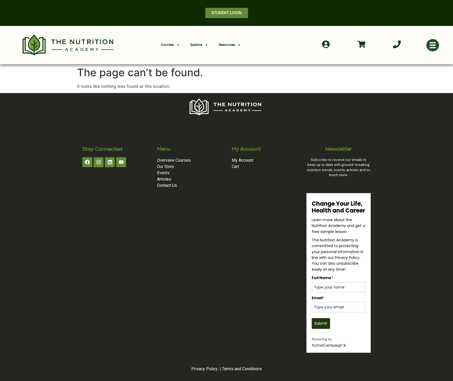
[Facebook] (87, 162)
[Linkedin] (110, 162)
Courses (167, 44)
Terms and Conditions (242, 368)
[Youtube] (121, 162)
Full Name (322, 277)
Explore (196, 44)
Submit (320, 323)
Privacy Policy (204, 368)
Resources (227, 44)
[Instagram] (99, 162)
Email (318, 298)
